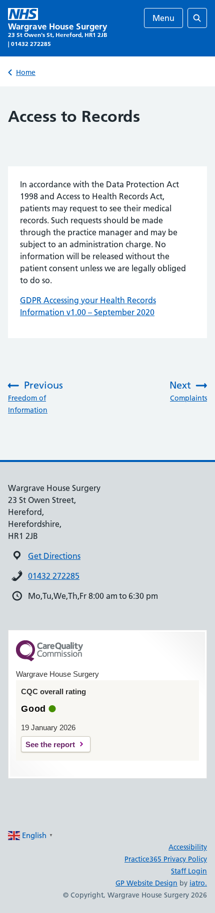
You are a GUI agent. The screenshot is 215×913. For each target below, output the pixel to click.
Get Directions (54, 556)
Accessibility (187, 847)
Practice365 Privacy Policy (165, 859)
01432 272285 (54, 576)
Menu (163, 18)
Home (26, 72)
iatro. (198, 883)
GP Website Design (147, 883)
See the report (50, 744)
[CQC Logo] (49, 659)
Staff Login (189, 871)
